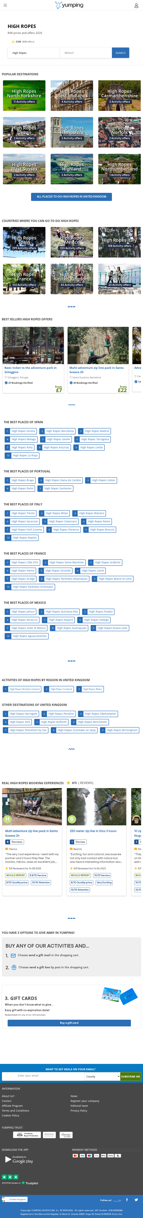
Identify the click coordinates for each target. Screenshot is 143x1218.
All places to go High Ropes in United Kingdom (71, 196)
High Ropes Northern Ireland (24, 689)
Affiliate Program (12, 1105)
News (74, 1096)
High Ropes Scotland (61, 689)
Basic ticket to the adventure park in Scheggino (30, 370)
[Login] (136, 5)
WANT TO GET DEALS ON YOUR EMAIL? (71, 1069)
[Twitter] (136, 1201)
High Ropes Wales (92, 689)
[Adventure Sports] (69, 5)
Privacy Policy (79, 1110)
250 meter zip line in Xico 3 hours (93, 831)
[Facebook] (127, 1201)
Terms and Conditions (15, 1110)
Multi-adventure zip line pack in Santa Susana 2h (96, 370)
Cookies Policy (10, 1115)
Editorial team (79, 1105)
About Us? (8, 1096)
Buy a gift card (69, 1023)
